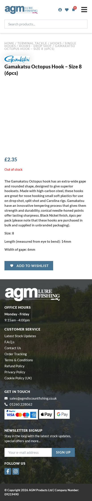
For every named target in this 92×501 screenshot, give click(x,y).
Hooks (56, 43)
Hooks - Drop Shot (35, 46)
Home (9, 43)
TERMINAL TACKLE (32, 43)
